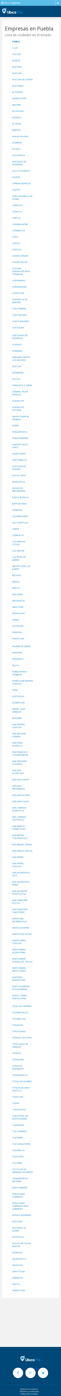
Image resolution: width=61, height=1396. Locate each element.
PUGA (15, 690)
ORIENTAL (17, 632)
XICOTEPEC (17, 1221)
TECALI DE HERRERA (21, 1006)
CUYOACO (17, 344)
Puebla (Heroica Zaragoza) (19, 673)
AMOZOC (16, 130)
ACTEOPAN (17, 92)
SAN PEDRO (18, 857)
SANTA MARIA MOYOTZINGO (19, 969)
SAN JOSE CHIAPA (20, 779)
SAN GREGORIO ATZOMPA (19, 762)
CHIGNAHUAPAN (20, 224)
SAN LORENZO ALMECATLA (19, 809)
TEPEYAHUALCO (20, 1075)
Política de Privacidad (29, 1394)
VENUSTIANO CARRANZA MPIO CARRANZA (20, 1206)
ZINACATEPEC (19, 1290)
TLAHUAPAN (18, 1125)
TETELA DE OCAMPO (22, 1081)
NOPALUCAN (18, 613)
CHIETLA (16, 218)
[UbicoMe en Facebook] (18, 1372)
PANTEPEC (17, 652)
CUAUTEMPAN (19, 308)
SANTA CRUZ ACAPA (21, 934)
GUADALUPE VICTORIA (18, 408)
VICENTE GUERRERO (21, 1215)
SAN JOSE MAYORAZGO (18, 787)
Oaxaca (15, 619)
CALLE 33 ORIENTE (21, 170)
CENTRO (16, 189)
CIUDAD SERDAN (20, 255)
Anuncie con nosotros (29, 1389)
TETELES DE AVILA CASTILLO (21, 1089)
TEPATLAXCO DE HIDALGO (20, 1045)
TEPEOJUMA (18, 1059)
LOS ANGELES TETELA (18, 543)
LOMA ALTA (18, 535)
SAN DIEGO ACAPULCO (17, 744)
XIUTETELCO (18, 1237)
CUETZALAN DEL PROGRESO (20, 337)
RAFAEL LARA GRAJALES (18, 710)
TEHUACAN (17, 1025)
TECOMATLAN (19, 1018)
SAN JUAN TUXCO (20, 801)
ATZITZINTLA (18, 155)
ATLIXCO (16, 149)
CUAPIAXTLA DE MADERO (19, 301)
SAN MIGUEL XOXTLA (22, 850)
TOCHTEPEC (18, 1156)
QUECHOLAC (18, 696)
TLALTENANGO (19, 1131)
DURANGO (17, 350)
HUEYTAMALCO (19, 460)
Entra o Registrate (12, 2)
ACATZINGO (18, 85)
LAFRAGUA (17, 510)
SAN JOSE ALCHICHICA (18, 772)
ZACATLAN (17, 1265)
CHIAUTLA (17, 211)
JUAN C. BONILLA (20, 497)
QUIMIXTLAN (18, 702)
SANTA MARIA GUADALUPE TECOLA (22, 960)
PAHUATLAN (18, 638)
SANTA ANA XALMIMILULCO (19, 920)
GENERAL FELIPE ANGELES (20, 393)
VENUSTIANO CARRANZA (18, 1195)
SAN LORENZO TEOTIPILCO (19, 818)
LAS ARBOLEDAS (20, 516)
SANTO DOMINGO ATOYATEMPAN (21, 988)
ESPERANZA (18, 372)
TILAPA (15, 1103)
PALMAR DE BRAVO (21, 646)
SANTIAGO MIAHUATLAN (18, 978)
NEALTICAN (17, 607)
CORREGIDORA (19, 286)
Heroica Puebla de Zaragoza (20, 418)
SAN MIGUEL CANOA (22, 844)
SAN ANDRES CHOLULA (18, 726)
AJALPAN (16, 104)
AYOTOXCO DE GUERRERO (19, 163)
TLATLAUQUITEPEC (21, 1144)
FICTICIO (16, 379)
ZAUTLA (16, 1284)
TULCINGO (17, 1163)
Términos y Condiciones (29, 1391)
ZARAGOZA (17, 1277)
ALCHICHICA (18, 111)
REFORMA (17, 718)
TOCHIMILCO (18, 1150)
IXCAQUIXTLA (18, 481)
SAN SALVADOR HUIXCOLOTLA (19, 892)
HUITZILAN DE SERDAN (19, 468)
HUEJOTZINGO (19, 453)
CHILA (15, 236)
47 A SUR (16, 54)
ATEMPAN (17, 142)
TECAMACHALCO (20, 1012)
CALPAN (16, 177)
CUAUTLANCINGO (20, 321)
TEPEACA (16, 1053)
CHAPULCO (17, 205)
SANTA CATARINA (20, 927)
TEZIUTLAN (17, 1096)
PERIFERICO (17, 659)
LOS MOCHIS (18, 550)
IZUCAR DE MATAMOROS (18, 489)
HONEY (15, 425)
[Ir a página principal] (30, 1358)
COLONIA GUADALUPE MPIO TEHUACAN (21, 271)
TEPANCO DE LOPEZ (22, 1037)
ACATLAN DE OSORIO (22, 79)
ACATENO (17, 66)
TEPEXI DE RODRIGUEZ (18, 1067)
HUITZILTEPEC (19, 475)
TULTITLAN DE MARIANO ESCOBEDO (22, 1170)
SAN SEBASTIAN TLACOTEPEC (20, 911)
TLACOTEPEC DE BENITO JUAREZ (20, 1117)
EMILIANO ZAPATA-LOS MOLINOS (21, 358)
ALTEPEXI (16, 123)
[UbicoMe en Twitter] (43, 1372)
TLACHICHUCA (19, 1109)
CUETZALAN (18, 327)
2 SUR (15, 48)
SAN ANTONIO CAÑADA (19, 735)
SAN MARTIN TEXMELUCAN (18, 827)
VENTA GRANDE (19, 1187)
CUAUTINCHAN (19, 315)
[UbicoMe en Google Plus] (31, 1372)
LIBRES (15, 529)
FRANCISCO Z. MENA (22, 385)
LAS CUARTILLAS (20, 522)
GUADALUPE (18, 400)
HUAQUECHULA (19, 431)
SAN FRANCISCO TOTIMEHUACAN (20, 753)
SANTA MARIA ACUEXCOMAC (19, 951)
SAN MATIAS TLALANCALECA (19, 836)
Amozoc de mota (20, 136)
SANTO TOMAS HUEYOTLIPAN (19, 997)
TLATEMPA (17, 1137)
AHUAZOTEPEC (19, 98)
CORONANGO (18, 280)
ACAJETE (16, 60)
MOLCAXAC (17, 594)
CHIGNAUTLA (18, 230)
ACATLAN (16, 73)
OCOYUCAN (17, 626)
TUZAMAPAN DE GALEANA (20, 1180)
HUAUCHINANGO (20, 438)
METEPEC (16, 575)
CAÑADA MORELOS (21, 183)
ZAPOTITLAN (18, 1271)
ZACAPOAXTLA (19, 1258)
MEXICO (16, 581)
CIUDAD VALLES (19, 262)
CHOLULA (16, 249)
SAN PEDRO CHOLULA (18, 865)
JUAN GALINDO (19, 503)
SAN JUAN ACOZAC (21, 795)
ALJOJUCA (16, 117)
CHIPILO (16, 243)
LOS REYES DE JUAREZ (19, 558)
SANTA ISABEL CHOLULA (19, 942)
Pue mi (15, 665)
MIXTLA (15, 588)
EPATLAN (16, 366)
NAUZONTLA (18, 600)
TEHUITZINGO (19, 1031)
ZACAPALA (17, 1252)
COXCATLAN (18, 293)
